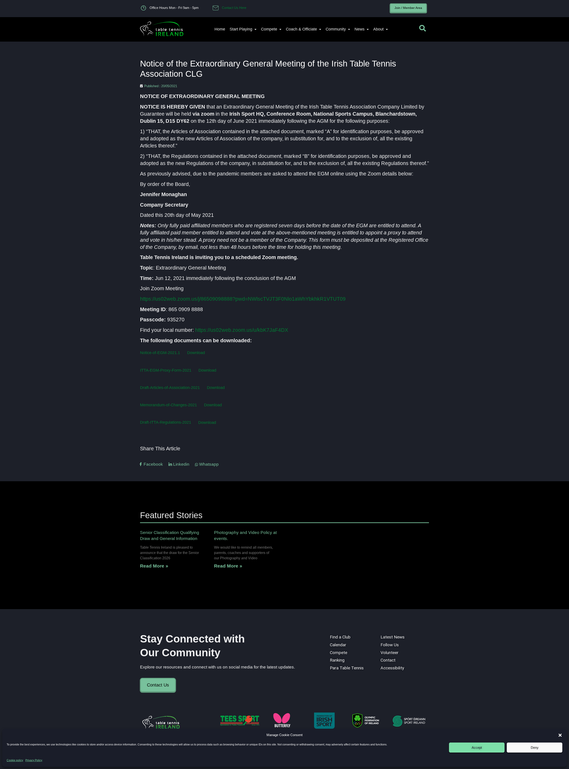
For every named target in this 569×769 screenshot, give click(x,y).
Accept (477, 747)
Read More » (154, 565)
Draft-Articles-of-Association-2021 (170, 387)
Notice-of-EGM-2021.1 (160, 352)
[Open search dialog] (422, 29)
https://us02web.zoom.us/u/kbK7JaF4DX (241, 330)
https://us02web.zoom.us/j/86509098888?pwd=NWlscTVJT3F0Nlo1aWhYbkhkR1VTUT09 (243, 299)
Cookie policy (15, 760)
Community (336, 29)
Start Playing (241, 29)
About (378, 29)
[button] (560, 735)
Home (219, 29)
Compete (269, 29)
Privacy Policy (33, 760)
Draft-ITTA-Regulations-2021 (165, 422)
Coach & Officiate (301, 29)
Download (196, 352)
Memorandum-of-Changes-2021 (168, 405)
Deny (535, 747)
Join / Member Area (408, 8)
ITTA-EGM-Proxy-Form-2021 (165, 370)
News (360, 29)
